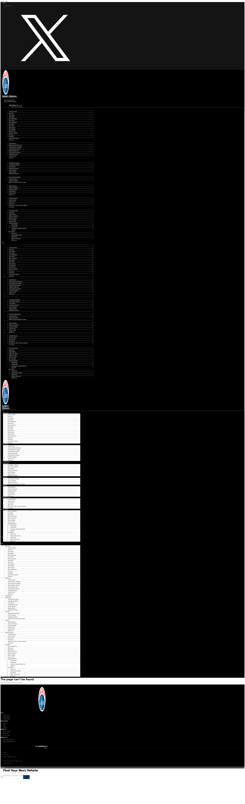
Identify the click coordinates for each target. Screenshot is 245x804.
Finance (6, 321)
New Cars (6, 246)
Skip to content (4, 1)
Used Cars (6, 278)
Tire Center (11, 207)
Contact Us (4, 737)
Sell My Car (11, 140)
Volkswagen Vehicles (14, 173)
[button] (47, 243)
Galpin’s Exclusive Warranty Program (17, 182)
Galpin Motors (9, 96)
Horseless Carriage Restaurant (19, 228)
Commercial (6, 296)
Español (4, 2)
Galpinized (6, 298)
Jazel (13, 763)
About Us (3, 729)
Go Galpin (6, 346)
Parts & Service (6, 334)
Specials (6, 312)
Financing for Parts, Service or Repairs (18, 205)
